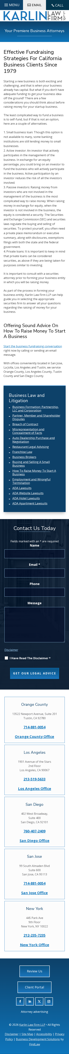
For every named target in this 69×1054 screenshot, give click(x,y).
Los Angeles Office (34, 788)
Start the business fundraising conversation (33, 346)
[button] (65, 1032)
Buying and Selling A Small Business (31, 463)
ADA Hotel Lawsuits (26, 498)
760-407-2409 (34, 831)
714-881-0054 (34, 727)
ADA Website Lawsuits (28, 493)
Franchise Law (22, 452)
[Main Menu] (11, 4)
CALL (59, 5)
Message (34, 603)
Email (34, 564)
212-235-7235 (34, 935)
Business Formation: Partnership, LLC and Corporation (35, 408)
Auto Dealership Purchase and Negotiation (33, 439)
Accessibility (44, 1034)
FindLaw (34, 1044)
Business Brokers (24, 457)
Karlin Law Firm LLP (32, 1025)
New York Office (34, 944)
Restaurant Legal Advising (30, 447)
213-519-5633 (34, 779)
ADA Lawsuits (21, 488)
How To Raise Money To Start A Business (34, 472)
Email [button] (37, 5)
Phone (35, 584)
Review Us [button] (34, 971)
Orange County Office (34, 736)
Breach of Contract (25, 424)
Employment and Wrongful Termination (31, 481)
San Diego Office (34, 840)
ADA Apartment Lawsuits (29, 503)
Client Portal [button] (34, 987)
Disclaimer (11, 650)
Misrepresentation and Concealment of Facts (28, 431)
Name (34, 545)
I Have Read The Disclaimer (30, 658)
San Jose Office (34, 892)
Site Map (27, 1034)
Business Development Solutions (38, 1039)
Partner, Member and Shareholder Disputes (36, 417)
